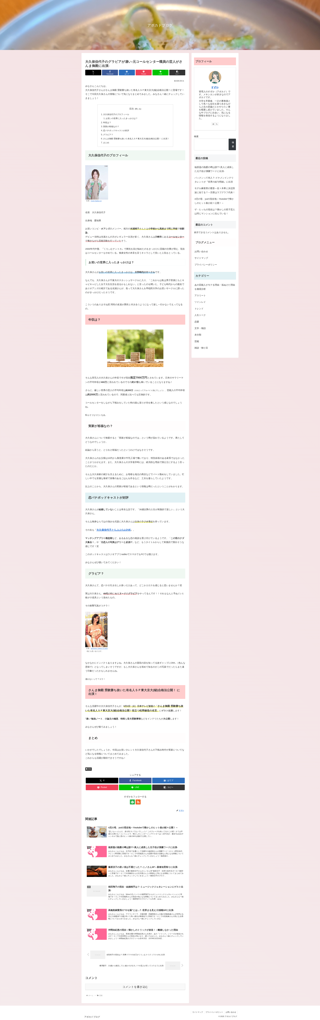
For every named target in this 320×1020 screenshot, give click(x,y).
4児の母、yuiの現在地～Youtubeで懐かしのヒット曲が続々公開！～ (214, 201)
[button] (177, 72)
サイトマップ (201, 258)
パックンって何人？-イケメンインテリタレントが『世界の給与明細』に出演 (214, 180)
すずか (215, 87)
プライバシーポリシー (205, 264)
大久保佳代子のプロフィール (116, 114)
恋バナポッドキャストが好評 (116, 130)
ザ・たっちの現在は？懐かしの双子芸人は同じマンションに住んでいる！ (214, 211)
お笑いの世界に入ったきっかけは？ (122, 118)
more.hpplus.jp (96, 201)
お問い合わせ (201, 251)
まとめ (106, 142)
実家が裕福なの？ (111, 126)
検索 (196, 136)
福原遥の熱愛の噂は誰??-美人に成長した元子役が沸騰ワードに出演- (214, 169)
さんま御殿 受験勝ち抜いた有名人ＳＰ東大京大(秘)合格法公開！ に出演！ (136, 138)
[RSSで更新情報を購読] (138, 801)
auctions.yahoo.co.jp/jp (99, 648)
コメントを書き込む (135, 986)
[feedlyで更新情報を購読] (132, 801)
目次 (131, 108)
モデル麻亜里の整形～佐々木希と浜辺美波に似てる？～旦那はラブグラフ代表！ (214, 190)
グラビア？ (108, 134)
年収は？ (107, 122)
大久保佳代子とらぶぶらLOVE (113, 529)
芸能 (89, 769)
